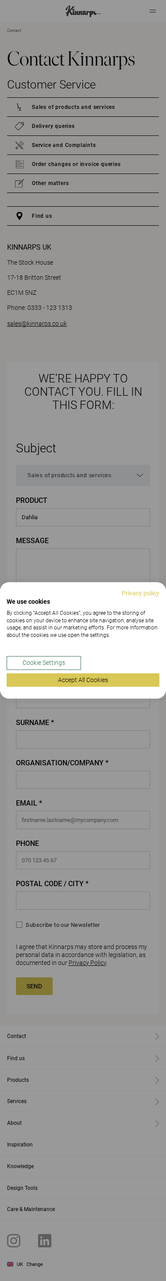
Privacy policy (140, 593)
